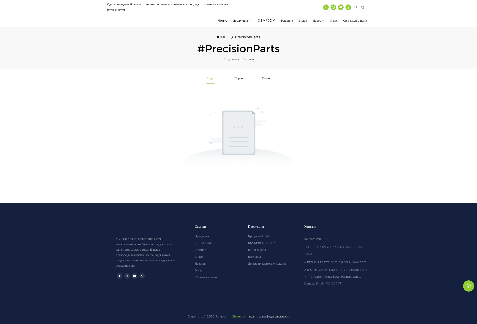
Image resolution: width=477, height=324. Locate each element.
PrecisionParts (247, 37)
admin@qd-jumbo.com (348, 262)
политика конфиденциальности (269, 316)
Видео (199, 256)
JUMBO (222, 37)
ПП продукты (257, 250)
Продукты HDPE (259, 236)
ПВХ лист (254, 256)
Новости (200, 263)
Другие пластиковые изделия (267, 263)
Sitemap (238, 316)
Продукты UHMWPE (262, 243)
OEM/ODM (203, 243)
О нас (198, 270)
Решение (200, 250)
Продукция (202, 236)
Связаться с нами (206, 277)
